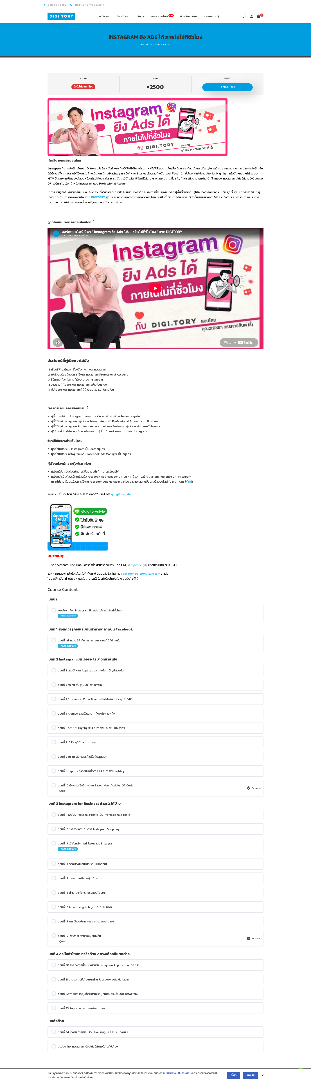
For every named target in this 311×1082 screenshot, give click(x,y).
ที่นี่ (190, 481)
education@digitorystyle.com (140, 573)
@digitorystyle (121, 494)
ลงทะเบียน (227, 87)
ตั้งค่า (90, 1077)
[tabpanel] (155, 339)
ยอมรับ (250, 1075)
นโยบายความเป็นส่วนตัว (176, 1073)
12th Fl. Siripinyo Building (89, 5)
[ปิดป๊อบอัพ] (262, 1075)
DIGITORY (98, 197)
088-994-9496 (57, 5)
